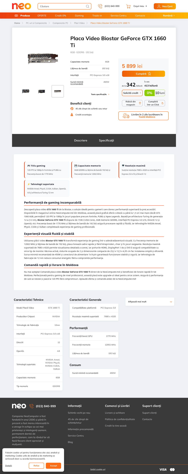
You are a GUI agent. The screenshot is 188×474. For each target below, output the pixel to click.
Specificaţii (106, 140)
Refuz (36, 465)
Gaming (79, 15)
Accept (53, 465)
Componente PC (60, 23)
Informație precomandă (81, 429)
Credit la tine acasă (115, 425)
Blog (70, 442)
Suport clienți (149, 412)
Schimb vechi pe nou (79, 412)
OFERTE (41, 15)
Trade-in (97, 15)
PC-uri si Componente (36, 23)
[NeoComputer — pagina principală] (19, 406)
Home (17, 23)
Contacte (140, 15)
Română (167, 15)
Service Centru (118, 15)
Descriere (80, 140)
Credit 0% (60, 15)
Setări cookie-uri (97, 469)
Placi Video (79, 23)
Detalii (8, 465)
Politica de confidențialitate (120, 419)
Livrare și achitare (115, 412)
